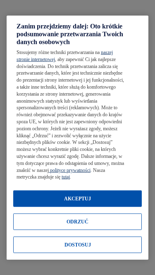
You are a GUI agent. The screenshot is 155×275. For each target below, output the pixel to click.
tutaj (66, 177)
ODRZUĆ (77, 222)
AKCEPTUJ (77, 199)
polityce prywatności (70, 170)
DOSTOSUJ (77, 245)
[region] (77, 137)
